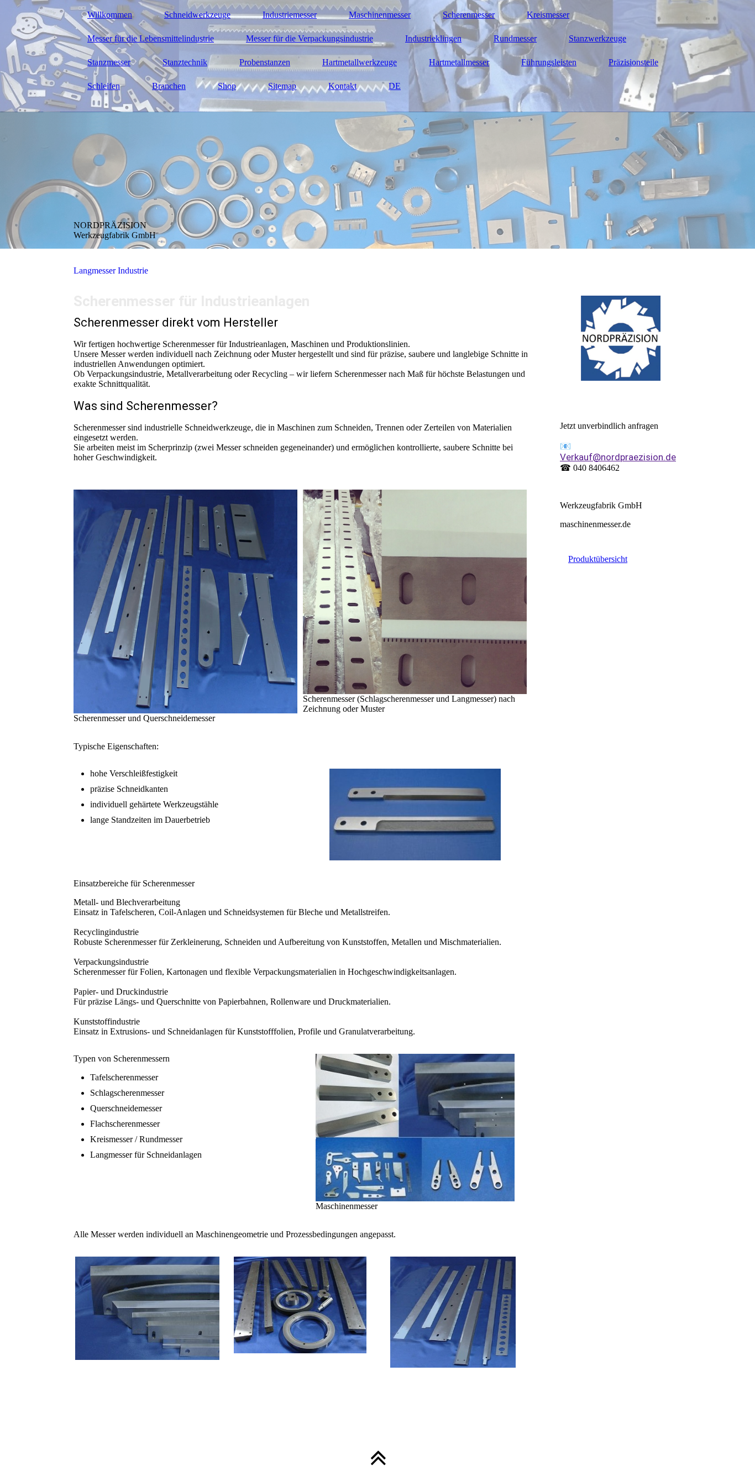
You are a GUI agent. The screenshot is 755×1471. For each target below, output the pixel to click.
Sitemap (282, 86)
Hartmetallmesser (459, 62)
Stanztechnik (184, 62)
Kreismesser (548, 14)
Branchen (169, 86)
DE (395, 86)
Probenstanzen (264, 62)
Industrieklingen (433, 38)
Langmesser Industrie (111, 270)
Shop (227, 86)
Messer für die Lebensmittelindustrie (150, 38)
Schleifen (103, 86)
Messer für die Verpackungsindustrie (309, 38)
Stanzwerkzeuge (597, 38)
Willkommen (109, 14)
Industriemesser (290, 14)
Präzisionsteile (633, 62)
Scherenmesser (469, 14)
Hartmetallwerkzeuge (359, 62)
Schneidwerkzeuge (197, 14)
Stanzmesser (108, 62)
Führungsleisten (548, 62)
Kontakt (342, 86)
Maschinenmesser (380, 14)
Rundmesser (515, 38)
